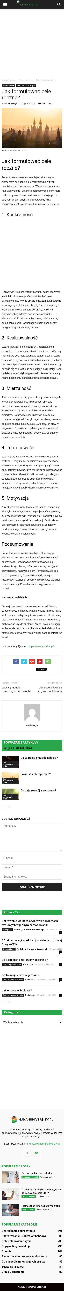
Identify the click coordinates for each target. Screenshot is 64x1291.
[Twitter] (36, 1153)
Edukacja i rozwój (30, 1177)
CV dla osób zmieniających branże (23, 1261)
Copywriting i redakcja (16, 1246)
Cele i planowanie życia (26, 85)
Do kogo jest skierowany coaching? (25, 959)
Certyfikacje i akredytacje (18, 1231)
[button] (59, 4)
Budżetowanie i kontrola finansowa (24, 1236)
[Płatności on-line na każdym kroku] (10, 1210)
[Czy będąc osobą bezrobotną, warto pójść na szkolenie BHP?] (10, 1194)
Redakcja (12, 103)
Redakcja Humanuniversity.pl (29, 929)
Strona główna (9, 80)
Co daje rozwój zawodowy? (38, 790)
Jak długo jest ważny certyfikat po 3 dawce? (49, 689)
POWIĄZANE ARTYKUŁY (21, 742)
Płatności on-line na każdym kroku (41, 1206)
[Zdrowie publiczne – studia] (10, 1177)
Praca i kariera (8, 85)
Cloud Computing (13, 1271)
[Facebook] (27, 1153)
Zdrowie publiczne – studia (37, 1173)
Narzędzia (7, 929)
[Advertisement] (32, 43)
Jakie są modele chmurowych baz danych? (16, 689)
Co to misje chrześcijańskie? (39, 757)
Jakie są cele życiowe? (35, 774)
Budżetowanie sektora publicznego (24, 1256)
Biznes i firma (9, 949)
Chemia (6, 1251)
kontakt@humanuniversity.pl (44, 1143)
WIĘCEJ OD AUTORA (18, 748)
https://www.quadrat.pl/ (41, 646)
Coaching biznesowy (12, 964)
